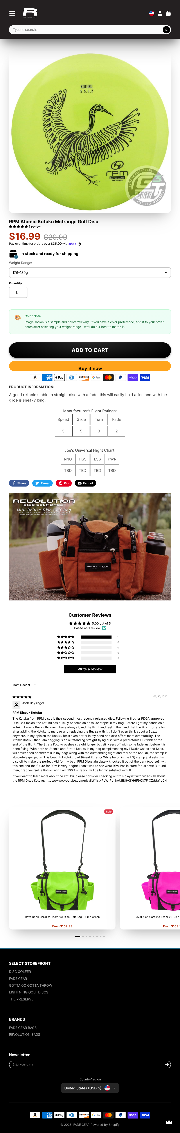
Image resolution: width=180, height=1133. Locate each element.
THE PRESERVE (21, 999)
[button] (19, 226)
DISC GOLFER (20, 972)
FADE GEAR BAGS (23, 1028)
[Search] (166, 30)
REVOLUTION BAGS (24, 1034)
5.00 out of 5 (101, 623)
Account (160, 13)
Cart (168, 13)
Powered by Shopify (105, 1124)
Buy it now (90, 368)
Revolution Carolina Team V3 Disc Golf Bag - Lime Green (62, 868)
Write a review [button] (90, 669)
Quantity (15, 283)
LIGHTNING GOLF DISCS (28, 992)
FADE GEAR (18, 979)
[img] (22, 697)
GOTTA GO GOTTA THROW (30, 985)
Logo (30, 13)
